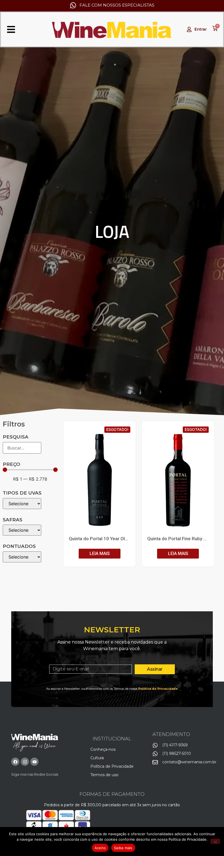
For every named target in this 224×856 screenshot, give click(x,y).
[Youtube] (34, 762)
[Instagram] (25, 762)
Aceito (100, 848)
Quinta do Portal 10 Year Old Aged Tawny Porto (118, 538)
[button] (11, 29)
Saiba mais (123, 848)
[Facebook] (15, 762)
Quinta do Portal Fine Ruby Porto (181, 538)
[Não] (215, 841)
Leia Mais (100, 553)
